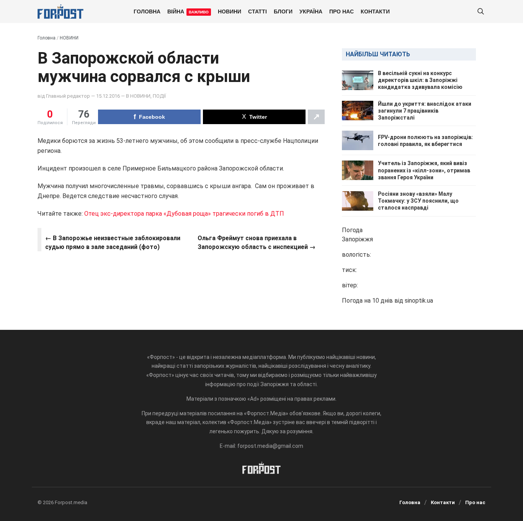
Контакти (375, 11)
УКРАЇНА (310, 11)
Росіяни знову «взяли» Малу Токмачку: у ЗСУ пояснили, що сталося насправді (418, 201)
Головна (147, 11)
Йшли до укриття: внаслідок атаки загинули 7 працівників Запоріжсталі (424, 111)
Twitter (258, 117)
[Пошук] (480, 11)
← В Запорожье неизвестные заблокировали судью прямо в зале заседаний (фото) (112, 242)
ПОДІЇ (159, 96)
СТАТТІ (257, 11)
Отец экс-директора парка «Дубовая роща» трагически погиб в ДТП (184, 213)
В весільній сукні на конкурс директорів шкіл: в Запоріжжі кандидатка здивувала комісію (420, 80)
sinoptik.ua (419, 300)
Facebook (152, 117)
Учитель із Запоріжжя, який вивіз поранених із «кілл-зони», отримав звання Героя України (424, 170)
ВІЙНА (188, 11)
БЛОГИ (283, 11)
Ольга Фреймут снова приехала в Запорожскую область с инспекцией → (256, 242)
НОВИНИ (229, 11)
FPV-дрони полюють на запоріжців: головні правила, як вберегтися (425, 140)
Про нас (341, 11)
